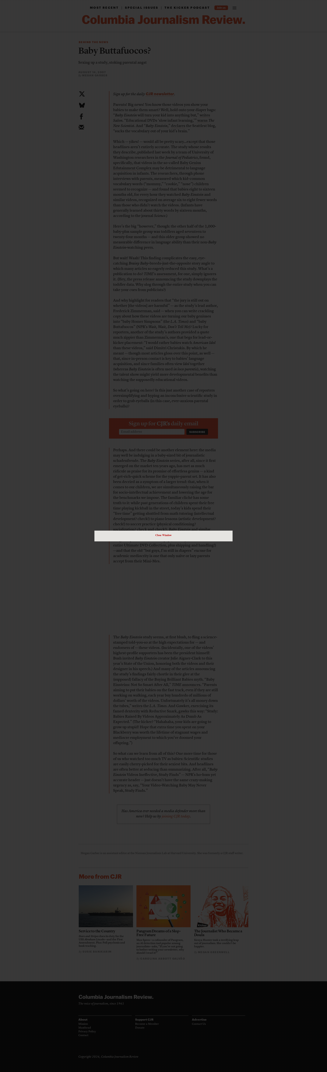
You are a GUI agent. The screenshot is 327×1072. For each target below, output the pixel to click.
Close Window (163, 535)
